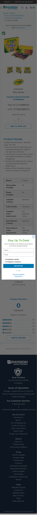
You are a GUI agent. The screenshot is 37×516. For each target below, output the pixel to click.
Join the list (18, 266)
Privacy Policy (18, 276)
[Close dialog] (33, 236)
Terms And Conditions (18, 274)
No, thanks (18, 270)
